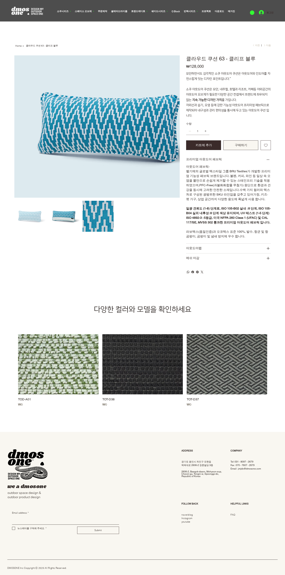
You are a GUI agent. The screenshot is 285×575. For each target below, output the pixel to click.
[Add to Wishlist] (266, 145)
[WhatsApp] (188, 272)
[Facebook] (193, 272)
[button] (252, 12)
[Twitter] (202, 272)
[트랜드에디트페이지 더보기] (147, 11)
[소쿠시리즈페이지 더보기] (70, 11)
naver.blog (187, 514)
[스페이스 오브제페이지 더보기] (93, 11)
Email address (20, 512)
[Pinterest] (197, 272)
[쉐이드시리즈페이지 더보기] (167, 11)
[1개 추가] (205, 131)
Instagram (186, 518)
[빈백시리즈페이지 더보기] (197, 11)
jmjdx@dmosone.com (249, 468)
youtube (185, 521)
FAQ (233, 514)
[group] (142, 370)
